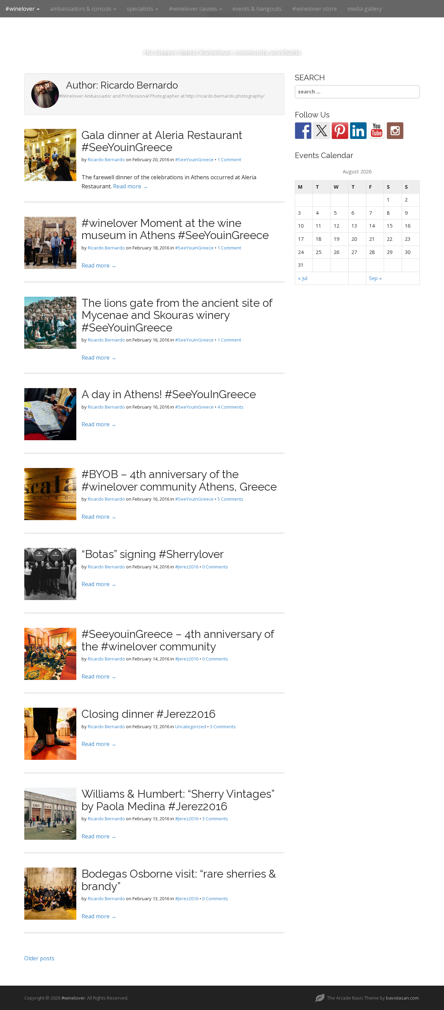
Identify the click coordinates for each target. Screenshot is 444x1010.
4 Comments (230, 407)
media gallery (364, 9)
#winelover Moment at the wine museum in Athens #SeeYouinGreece (175, 228)
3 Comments (223, 726)
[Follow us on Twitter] (321, 130)
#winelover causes (194, 9)
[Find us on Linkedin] (358, 130)
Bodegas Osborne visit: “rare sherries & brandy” (179, 879)
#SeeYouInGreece (194, 159)
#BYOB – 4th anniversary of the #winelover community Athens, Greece (179, 480)
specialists (141, 9)
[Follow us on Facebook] (303, 130)
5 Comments (230, 499)
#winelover (20, 9)
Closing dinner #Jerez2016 (149, 713)
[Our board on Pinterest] (340, 130)
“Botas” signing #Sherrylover (153, 554)
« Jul (302, 278)
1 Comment (229, 159)
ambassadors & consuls (81, 9)
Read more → (130, 186)
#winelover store (314, 9)
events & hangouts (257, 9)
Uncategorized (190, 726)
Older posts (39, 958)
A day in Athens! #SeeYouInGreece (169, 394)
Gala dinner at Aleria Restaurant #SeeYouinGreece (162, 141)
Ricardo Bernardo (106, 159)
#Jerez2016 (186, 567)
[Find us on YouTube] (376, 130)
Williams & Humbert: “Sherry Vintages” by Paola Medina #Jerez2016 (178, 799)
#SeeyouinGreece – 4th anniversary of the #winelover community (178, 639)
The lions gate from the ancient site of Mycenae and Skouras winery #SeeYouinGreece (177, 315)
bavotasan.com (402, 998)
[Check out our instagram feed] (395, 130)
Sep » (375, 278)
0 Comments (215, 567)
